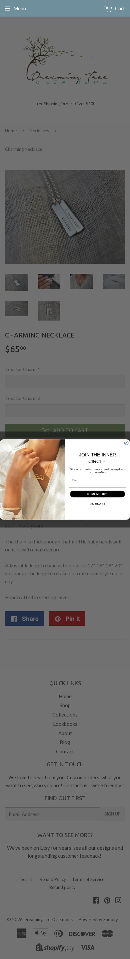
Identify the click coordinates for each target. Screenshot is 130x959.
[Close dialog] (126, 443)
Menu (19, 8)
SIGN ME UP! (97, 494)
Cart (119, 8)
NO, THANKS (98, 504)
